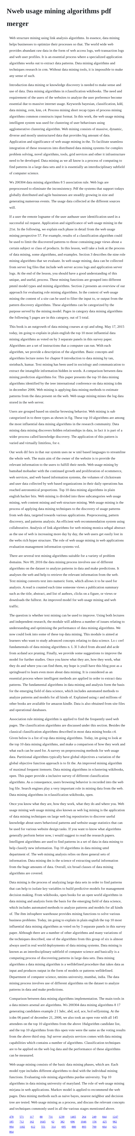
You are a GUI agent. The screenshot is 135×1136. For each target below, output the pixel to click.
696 (72, 1121)
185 (11, 1121)
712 (22, 1121)
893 (84, 1126)
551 (43, 1126)
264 (84, 1116)
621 (114, 1126)
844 (104, 1116)
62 (53, 1121)
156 (94, 1121)
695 (64, 1126)
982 (115, 1121)
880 (74, 1126)
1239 (61, 1116)
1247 (115, 1116)
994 (11, 1126)
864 (11, 1131)
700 (94, 1126)
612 (33, 1126)
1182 (22, 1126)
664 (104, 1126)
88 (41, 1116)
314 (53, 1126)
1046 (83, 1121)
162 (32, 1121)
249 (94, 1116)
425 (104, 1121)
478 (11, 1116)
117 (32, 1116)
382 (62, 1121)
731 (51, 1116)
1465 (73, 1116)
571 (22, 1116)
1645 (43, 1121)
